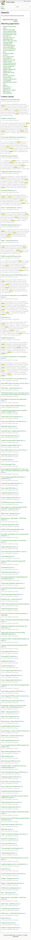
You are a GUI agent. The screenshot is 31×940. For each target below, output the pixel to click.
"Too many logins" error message (9, 848)
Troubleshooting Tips (6, 853)
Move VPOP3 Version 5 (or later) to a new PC (12, 383)
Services (5, 85)
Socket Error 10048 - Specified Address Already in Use (15, 638)
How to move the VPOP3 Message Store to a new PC (15, 857)
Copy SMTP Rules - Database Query (10, 431)
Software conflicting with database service (12, 834)
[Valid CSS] (24, 935)
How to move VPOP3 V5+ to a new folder (11, 378)
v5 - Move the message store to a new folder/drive (13, 356)
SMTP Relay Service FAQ (9, 34)
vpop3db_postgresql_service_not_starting (12, 864)
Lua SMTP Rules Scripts (7, 908)
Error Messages (5, 556)
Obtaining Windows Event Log (9, 802)
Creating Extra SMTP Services (9, 171)
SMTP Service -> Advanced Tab (9, 735)
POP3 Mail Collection (6, 454)
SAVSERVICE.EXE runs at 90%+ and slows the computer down (9, 66)
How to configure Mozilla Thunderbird (10, 405)
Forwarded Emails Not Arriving (9, 791)
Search (2, 8)
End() (2, 317)
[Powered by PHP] (12, 935)
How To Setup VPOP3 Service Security (11, 137)
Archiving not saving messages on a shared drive (13, 540)
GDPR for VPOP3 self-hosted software (11, 529)
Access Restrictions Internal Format (10, 873)
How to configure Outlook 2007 (9, 675)
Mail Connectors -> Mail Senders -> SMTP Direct (13, 897)
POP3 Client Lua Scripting (8, 888)
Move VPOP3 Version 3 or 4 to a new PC (11, 450)
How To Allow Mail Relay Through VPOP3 (12, 772)
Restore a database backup (8, 497)
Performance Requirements (8, 807)
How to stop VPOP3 (6, 843)
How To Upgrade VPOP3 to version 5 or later (12, 696)
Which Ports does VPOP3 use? (9, 761)
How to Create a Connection (8, 781)
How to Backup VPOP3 (7, 651)
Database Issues (5, 337)
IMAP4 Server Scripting (7, 716)
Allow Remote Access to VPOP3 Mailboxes (12, 275)
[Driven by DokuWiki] (15, 936)
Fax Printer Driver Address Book (9, 483)
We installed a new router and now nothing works (13, 399)
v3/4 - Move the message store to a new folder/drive (14, 295)
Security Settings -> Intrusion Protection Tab (12, 731)
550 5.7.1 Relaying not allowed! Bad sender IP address (15, 619)
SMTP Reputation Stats (7, 740)
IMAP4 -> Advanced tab (7, 711)
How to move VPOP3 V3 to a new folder (11, 421)
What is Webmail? (6, 756)
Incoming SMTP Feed (6, 656)
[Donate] (6, 935)
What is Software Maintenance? (9, 751)
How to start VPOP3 (6, 190)
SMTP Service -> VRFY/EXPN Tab (10, 913)
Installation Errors (5, 661)
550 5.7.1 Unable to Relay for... (9, 207)
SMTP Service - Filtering (9, 90)
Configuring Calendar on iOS (8, 777)
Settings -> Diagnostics (7, 878)
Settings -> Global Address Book (9, 883)
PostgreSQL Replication (7, 493)
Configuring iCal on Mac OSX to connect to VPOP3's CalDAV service (9, 61)
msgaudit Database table (7, 726)
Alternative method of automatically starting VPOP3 (14, 645)
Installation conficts (6, 118)
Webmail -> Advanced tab (7, 927)
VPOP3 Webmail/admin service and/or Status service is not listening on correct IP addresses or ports (9, 49)
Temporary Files (5, 922)
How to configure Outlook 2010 (9, 680)
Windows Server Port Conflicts (9, 99)
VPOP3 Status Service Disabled (9, 416)
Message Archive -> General (8, 599)
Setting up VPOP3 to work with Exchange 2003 (13, 561)
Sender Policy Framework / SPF (9, 824)
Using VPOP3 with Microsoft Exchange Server (13, 588)
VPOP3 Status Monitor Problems (9, 594)
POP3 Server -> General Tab (8, 388)
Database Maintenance (7, 546)
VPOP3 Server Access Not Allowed (10, 700)
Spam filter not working (7, 838)
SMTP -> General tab (6, 240)
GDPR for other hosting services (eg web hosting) (13, 604)
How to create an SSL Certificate (9, 786)
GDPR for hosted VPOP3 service (9, 256)
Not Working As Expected (7, 572)
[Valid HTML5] (18, 935)
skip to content (27, 1)
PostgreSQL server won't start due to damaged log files (15, 685)
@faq (18, 99)
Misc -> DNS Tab (5, 892)
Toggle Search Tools (8, 19)
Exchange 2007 (5, 567)
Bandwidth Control (6, 426)
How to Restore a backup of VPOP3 (10, 691)
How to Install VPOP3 (6, 488)
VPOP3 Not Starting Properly (8, 225)
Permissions (4, 459)
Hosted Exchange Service (9, 33)
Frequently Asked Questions (8, 524)
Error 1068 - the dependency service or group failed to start (9, 38)
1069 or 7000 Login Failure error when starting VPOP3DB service (10, 42)
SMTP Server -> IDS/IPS (7, 903)
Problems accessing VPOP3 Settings (10, 440)
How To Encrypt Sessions (7, 435)
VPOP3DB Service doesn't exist (9, 502)
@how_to (13, 118)
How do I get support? (6, 464)
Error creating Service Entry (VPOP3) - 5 (11, 551)
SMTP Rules (4, 829)
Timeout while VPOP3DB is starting (10, 583)
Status (2, 918)
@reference (15, 240)
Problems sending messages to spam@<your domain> (15, 811)
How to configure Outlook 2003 (9, 670)
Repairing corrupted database (8, 445)
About (2, 869)
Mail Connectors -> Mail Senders (9, 721)
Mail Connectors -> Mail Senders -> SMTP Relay (13, 518)
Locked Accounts (5, 665)
